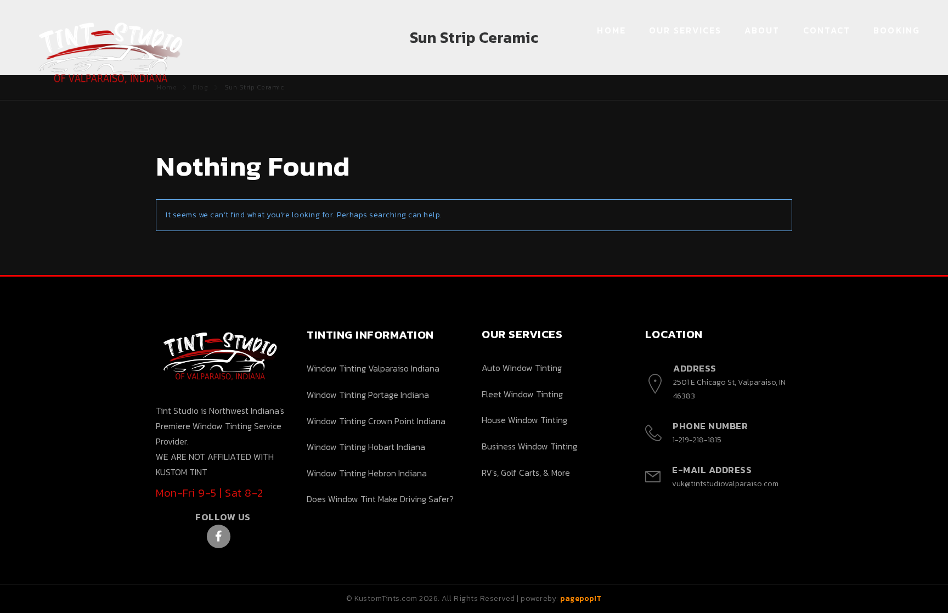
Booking (896, 30)
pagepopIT (581, 598)
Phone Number (710, 426)
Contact (827, 30)
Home (611, 30)
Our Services (685, 30)
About (762, 30)
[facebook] (218, 536)
